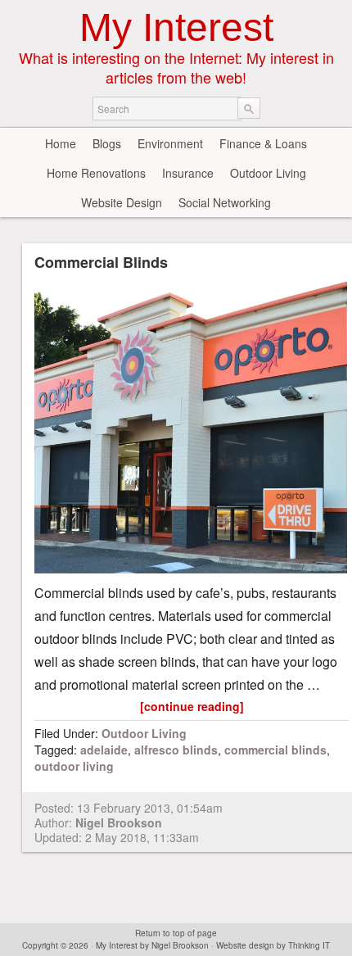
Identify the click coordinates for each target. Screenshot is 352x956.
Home (60, 143)
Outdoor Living (268, 173)
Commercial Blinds (101, 262)
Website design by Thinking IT (273, 945)
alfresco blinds (176, 749)
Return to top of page (176, 933)
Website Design (121, 202)
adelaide (104, 749)
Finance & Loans (263, 143)
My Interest (176, 27)
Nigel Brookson (118, 822)
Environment (170, 143)
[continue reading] (192, 706)
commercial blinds (275, 749)
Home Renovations (96, 173)
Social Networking (224, 202)
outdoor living (74, 766)
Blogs (107, 143)
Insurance (188, 173)
